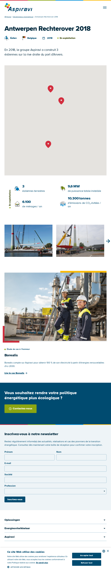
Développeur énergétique (23, 17)
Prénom (8, 451)
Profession (10, 485)
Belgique (32, 38)
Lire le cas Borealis (14, 373)
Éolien (13, 38)
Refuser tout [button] (86, 563)
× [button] (108, 551)
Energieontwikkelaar (17, 528)
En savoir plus (42, 563)
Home (8, 17)
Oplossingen (12, 520)
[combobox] (103, 551)
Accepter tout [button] (86, 555)
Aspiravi (9, 537)
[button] (38, 566)
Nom (58, 451)
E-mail (7, 463)
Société (8, 474)
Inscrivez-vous (14, 499)
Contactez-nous (22, 408)
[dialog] (55, 559)
